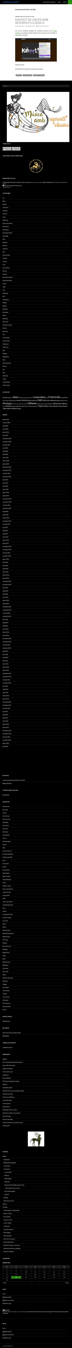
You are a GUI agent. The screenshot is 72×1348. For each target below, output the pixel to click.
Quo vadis (5, 971)
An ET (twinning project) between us (13, 1062)
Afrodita (5, 397)
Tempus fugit (15, 406)
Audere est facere (8, 1068)
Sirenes (8, 406)
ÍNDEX (59, 2)
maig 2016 (5, 568)
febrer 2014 (6, 632)
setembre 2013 (7, 648)
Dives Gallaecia (7, 1078)
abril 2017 (5, 533)
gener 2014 (6, 635)
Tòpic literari (35, 406)
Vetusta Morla (6, 1006)
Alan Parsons (6, 806)
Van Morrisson (7, 1003)
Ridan (4, 974)
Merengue (5, 312)
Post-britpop (6, 337)
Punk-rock (5, 347)
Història (5, 274)
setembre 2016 (7, 556)
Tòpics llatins (7, 408)
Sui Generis (6, 987)
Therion (5, 993)
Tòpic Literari (6, 385)
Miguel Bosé (6, 952)
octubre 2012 (6, 679)
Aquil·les (21, 397)
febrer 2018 (6, 518)
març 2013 (5, 664)
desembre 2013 (7, 638)
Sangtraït (5, 981)
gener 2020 (6, 464)
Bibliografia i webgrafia (10, 1162)
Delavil (4, 844)
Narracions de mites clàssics (21, 403)
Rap (4, 350)
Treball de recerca (7, 1047)
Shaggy (5, 984)
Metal (4, 315)
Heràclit (15, 400)
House (4, 283)
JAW (4, 898)
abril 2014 (5, 626)
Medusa (58, 400)
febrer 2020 (6, 460)
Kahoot (19, 75)
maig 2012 (5, 689)
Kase (4, 908)
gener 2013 (6, 670)
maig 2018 (5, 511)
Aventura (5, 828)
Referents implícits (9, 1251)
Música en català (7, 325)
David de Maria (7, 841)
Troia (27, 406)
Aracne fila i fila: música (9, 1065)
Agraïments (7, 1159)
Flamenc (5, 245)
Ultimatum (5, 1000)
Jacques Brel (6, 895)
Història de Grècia (7, 277)
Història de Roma (7, 280)
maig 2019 (5, 486)
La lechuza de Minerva (9, 1097)
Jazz (4, 290)
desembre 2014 (7, 606)
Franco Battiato (7, 879)
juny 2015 (5, 587)
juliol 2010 (5, 746)
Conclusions (7, 1166)
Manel (4, 927)
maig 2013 (5, 657)
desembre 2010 (7, 730)
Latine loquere (7, 1103)
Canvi (24, 397)
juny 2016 (5, 565)
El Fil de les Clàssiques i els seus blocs (20, 182)
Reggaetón (6, 356)
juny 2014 (5, 619)
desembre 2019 (7, 467)
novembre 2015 (7, 584)
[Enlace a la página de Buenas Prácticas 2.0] (12, 185)
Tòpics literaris (63, 406)
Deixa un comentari (43, 26)
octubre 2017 (6, 524)
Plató (49, 403)
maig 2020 (5, 451)
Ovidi (37, 403)
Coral (4, 217)
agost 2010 (6, 743)
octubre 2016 (6, 553)
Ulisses (14, 408)
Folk (4, 252)
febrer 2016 (6, 575)
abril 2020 (5, 454)
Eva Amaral (6, 863)
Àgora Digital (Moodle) (49, 2)
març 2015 (5, 597)
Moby (4, 955)
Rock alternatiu (7, 363)
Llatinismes (6, 299)
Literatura (5, 293)
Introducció (7, 1169)
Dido (4, 847)
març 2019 (5, 489)
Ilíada (29, 400)
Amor (16, 397)
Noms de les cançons (9, 1239)
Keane (4, 911)
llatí (43, 33)
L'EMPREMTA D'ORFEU (11, 2)
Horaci (24, 400)
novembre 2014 (7, 610)
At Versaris (6, 825)
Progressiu (6, 344)
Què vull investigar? (9, 1191)
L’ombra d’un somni (8, 1094)
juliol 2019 (5, 479)
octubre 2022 (6, 422)
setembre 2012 (7, 683)
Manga (4, 306)
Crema (4, 838)
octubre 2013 (6, 645)
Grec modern (6, 400)
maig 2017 (5, 530)
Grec (22, 16)
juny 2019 (5, 483)
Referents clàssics (39, 75)
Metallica (5, 949)
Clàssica (5, 214)
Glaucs (4, 882)
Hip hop (5, 271)
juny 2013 (5, 654)
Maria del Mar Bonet (8, 933)
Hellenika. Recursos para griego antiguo (13, 1090)
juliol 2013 (5, 651)
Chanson (5, 210)
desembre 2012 (7, 673)
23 (16, 1277)
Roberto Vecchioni (8, 978)
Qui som (6, 1194)
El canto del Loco (7, 851)
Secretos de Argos (8, 1119)
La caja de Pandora (8, 914)
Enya (4, 860)
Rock (4, 360)
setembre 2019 (7, 476)
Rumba (4, 366)
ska (3, 369)
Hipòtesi (6, 1175)
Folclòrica (5, 248)
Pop (4, 334)
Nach (4, 959)
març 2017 (5, 537)
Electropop (6, 229)
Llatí (25, 16)
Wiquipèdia (6, 1036)
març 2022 (5, 429)
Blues (4, 201)
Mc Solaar (5, 940)
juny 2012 (5, 686)
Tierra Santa (22, 406)
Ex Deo (4, 867)
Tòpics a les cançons (51, 406)
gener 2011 (6, 727)
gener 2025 (6, 419)
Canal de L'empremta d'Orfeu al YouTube (14, 780)
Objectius (7, 1181)
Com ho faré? (8, 1172)
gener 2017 (6, 543)
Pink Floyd (5, 968)
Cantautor (5, 207)
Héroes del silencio (8, 889)
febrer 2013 (6, 667)
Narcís (13, 403)
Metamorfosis (64, 400)
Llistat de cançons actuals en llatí (12, 1032)
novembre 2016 (7, 549)
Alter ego (5, 809)
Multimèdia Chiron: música (10, 1110)
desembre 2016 (7, 546)
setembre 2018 (7, 508)
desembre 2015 (7, 581)
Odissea (31, 403)
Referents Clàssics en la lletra (12, 1245)
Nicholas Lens (6, 962)
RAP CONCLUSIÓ (9, 1242)
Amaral (4, 813)
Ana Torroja (6, 816)
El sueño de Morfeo (8, 854)
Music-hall (5, 321)
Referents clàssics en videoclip (12, 1248)
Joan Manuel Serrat (8, 905)
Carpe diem (39, 397)
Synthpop (5, 375)
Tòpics (40, 406)
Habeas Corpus (7, 886)
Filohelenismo (6, 1021)
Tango (4, 379)
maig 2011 (5, 714)
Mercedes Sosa (7, 946)
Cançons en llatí (29, 397)
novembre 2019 (7, 470)
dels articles (7, 1297)
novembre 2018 (7, 502)
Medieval (5, 309)
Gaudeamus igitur (7, 1087)
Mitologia (30, 16)
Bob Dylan (5, 832)
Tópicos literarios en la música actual (13, 1122)
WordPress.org (7, 1303)
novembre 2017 (7, 521)
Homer (19, 400)
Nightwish (5, 965)
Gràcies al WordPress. (8, 1346)
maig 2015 (5, 591)
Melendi (5, 943)
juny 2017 (5, 527)
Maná (4, 924)
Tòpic (30, 406)
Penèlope (45, 403)
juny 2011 (5, 711)
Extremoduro (6, 870)
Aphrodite (5, 822)
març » (67, 1282)
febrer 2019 (6, 492)
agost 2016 (6, 559)
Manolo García (6, 930)
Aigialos (5, 1059)
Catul (47, 397)
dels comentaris (8, 1300)
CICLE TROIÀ (7, 1223)
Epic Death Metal (7, 233)
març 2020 (5, 457)
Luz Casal (5, 920)
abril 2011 (5, 718)
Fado (4, 239)
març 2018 (5, 514)
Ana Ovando (7, 1216)
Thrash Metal (6, 382)
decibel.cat (6, 1075)
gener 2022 (6, 432)
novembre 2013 (7, 641)
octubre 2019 (6, 473)
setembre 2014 (7, 616)
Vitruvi (4, 1009)
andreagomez (31, 26)
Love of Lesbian (7, 917)
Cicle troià (54, 396)
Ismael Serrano (7, 892)
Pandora (41, 403)
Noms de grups (28, 75)
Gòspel (5, 261)
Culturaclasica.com (8, 1071)
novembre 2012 (7, 676)
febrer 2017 (6, 540)
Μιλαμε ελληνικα (7, 783)
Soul (4, 372)
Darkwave (5, 220)
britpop (5, 204)
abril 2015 (5, 594)
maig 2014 (5, 622)
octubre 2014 (6, 613)
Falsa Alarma (6, 873)
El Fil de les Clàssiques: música (11, 1081)
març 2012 (5, 692)
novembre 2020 (7, 441)
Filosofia (5, 242)
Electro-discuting (7, 223)
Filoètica (5, 1084)
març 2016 (5, 572)
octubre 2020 (6, 445)
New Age (5, 331)
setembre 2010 (7, 740)
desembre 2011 (7, 702)
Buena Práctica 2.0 (47, 182)
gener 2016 (6, 578)
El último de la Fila (7, 857)
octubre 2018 (6, 505)
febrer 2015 (6, 600)
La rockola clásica (7, 1100)
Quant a (5, 1204)
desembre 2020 (7, 438)
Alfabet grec (10, 397)
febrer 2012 (6, 695)
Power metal (6, 341)
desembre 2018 (7, 499)
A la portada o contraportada (11, 1210)
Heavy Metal (6, 268)
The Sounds (6, 990)
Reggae (5, 353)
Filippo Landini (6, 876)
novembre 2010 (7, 733)
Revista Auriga (7, 1116)
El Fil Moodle (6, 182)
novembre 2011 (7, 705)
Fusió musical (6, 255)
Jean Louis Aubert (8, 901)
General (17, 16)
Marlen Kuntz (6, 936)
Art (3, 198)
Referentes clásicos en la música (11, 1113)
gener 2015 (6, 603)
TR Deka (65, 2)
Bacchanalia (6, 795)
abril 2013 (5, 660)
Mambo (5, 302)
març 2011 (5, 721)
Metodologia (7, 1178)
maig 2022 (5, 426)
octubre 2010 (6, 737)
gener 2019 (6, 495)
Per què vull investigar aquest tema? (14, 1185)
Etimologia (5, 236)
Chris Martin (6, 835)
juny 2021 (5, 435)
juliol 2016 (5, 562)
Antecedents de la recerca (12, 1188)
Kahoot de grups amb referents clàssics (31, 21)
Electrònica (6, 226)
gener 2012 (6, 699)
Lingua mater (6, 1106)
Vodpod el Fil (6, 1125)
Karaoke (6, 1197)
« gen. (4, 1282)
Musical (5, 328)
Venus (19, 408)
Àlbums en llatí (8, 1213)
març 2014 (5, 629)
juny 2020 (5, 448)
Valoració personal (9, 1201)
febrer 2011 (6, 724)
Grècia (11, 400)
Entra (4, 1294)
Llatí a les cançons (49, 400)
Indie (4, 287)
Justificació (7, 1226)
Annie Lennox (6, 819)
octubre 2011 (6, 708)
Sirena (4, 406)
